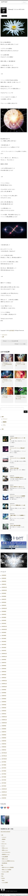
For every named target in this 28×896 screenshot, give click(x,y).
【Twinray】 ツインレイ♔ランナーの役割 (20, 364)
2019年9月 (4, 689)
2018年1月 (4, 749)
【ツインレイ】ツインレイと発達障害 (17, 496)
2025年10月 (4, 590)
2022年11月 (4, 626)
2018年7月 (4, 731)
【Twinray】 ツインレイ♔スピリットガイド (7, 381)
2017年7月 (4, 767)
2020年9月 (4, 659)
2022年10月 (4, 629)
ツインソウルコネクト (6, 852)
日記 (3, 429)
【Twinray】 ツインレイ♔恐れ (20, 343)
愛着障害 (4, 421)
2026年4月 (4, 578)
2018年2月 (4, 746)
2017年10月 (4, 758)
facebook (4, 890)
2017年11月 (4, 755)
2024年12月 (4, 608)
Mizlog (3, 880)
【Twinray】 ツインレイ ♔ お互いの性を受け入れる (21, 397)
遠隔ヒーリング (5, 858)
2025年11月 (4, 587)
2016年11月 (4, 792)
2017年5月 (4, 773)
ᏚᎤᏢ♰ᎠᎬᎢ (11, 330)
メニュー (3, 845)
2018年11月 (4, 719)
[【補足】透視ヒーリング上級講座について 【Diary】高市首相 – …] (14, 819)
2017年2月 (4, 783)
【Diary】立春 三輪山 (14, 468)
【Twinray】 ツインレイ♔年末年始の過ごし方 (7, 364)
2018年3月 (4, 743)
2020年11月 (4, 656)
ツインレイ (4, 334)
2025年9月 (4, 593)
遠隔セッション (5, 850)
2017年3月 (4, 780)
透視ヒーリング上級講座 (6, 869)
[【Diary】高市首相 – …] (7, 819)
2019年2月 (4, 710)
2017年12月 (4, 752)
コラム (4, 425)
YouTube (3, 878)
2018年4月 (4, 740)
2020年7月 (4, 662)
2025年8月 (4, 596)
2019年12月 (4, 680)
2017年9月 (4, 761)
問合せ (2, 873)
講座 (2, 865)
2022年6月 (4, 632)
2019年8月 (4, 692)
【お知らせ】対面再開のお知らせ (16, 477)
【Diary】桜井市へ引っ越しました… (17, 486)
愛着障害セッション (5, 854)
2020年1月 (4, 677)
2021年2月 (4, 647)
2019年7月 (4, 695)
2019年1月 (4, 713)
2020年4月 (4, 668)
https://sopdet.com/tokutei (5, 831)
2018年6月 (4, 734)
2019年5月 (4, 701)
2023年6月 (4, 617)
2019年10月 (4, 686)
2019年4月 (4, 704)
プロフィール (3, 843)
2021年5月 (4, 641)
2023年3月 (4, 623)
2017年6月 (4, 770)
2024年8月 (4, 611)
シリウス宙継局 (5, 882)
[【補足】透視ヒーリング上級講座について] (3, 819)
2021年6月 (4, 638)
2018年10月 (4, 722)
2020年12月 (4, 653)
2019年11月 (4, 683)
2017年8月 (4, 764)
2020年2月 (4, 674)
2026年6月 (4, 575)
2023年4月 (4, 620)
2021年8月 (4, 635)
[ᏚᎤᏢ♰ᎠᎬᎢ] (6, 2)
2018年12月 (4, 716)
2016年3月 (4, 798)
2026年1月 (4, 584)
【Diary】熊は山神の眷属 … (15, 525)
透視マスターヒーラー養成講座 (8, 867)
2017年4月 (4, 776)
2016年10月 (4, 795)
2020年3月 (4, 671)
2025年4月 (4, 602)
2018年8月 (4, 728)
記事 (3, 336)
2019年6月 (4, 698)
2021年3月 (4, 644)
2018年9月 (4, 725)
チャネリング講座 (5, 871)
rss (2, 890)
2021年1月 (4, 650)
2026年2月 (4, 581)
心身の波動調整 (5, 856)
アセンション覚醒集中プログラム (8, 860)
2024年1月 (4, 614)
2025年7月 (4, 599)
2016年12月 (4, 789)
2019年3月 (4, 707)
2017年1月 (4, 786)
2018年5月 (4, 737)
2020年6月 (4, 665)
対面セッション (5, 847)
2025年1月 (4, 605)
